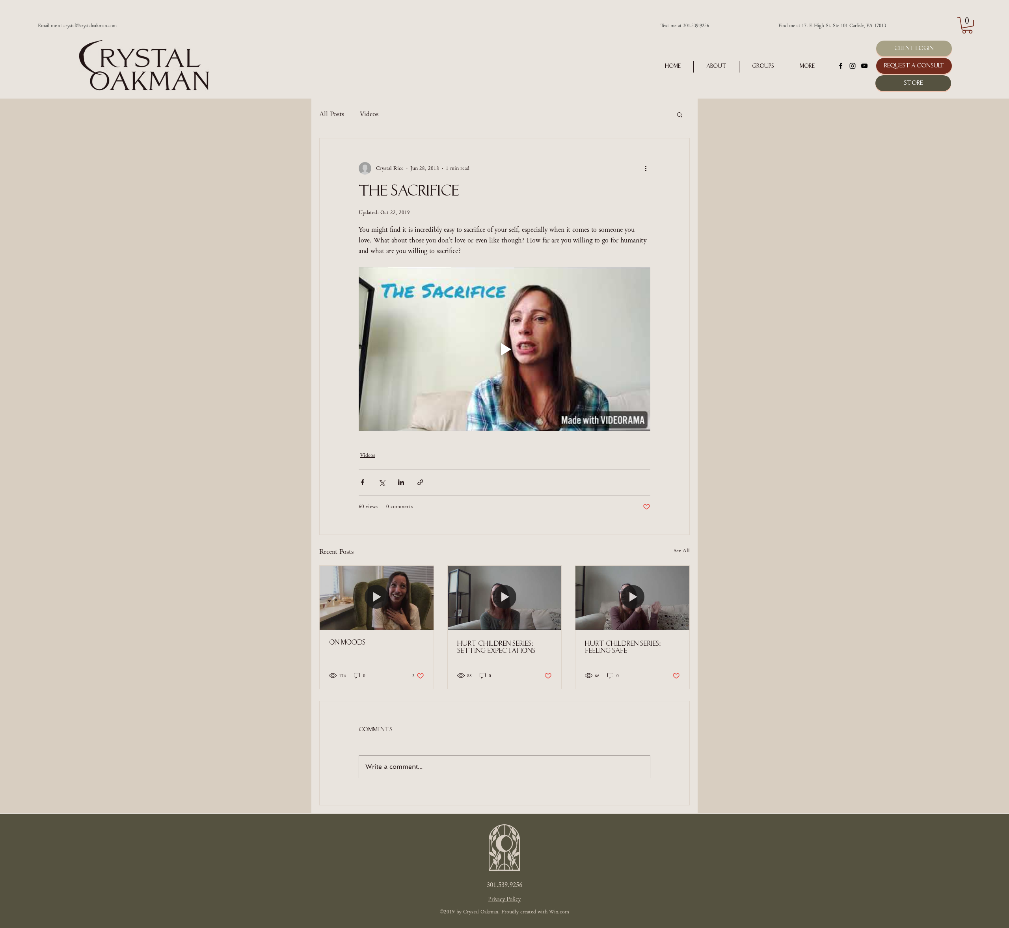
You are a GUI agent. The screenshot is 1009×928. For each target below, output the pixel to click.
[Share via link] (420, 482)
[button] (967, 25)
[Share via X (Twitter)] (381, 482)
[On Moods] (377, 598)
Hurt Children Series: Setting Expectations (496, 648)
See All (682, 550)
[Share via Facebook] (362, 482)
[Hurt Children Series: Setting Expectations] (505, 598)
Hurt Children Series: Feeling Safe (623, 648)
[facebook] (841, 66)
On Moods (347, 643)
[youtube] (864, 66)
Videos (369, 114)
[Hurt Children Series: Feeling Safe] (632, 598)
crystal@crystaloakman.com (90, 25)
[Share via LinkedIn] (401, 482)
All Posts (331, 114)
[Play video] (504, 349)
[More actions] (645, 168)
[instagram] (852, 66)
